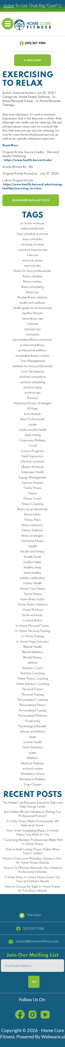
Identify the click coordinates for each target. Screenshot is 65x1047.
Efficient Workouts (32, 467)
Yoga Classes (32, 784)
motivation (32, 334)
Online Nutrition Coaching (32, 684)
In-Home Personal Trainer (32, 626)
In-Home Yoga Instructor (32, 641)
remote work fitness (32, 731)
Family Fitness (32, 488)
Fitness (32, 493)
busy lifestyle (32, 414)
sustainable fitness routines (33, 356)
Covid (32, 445)
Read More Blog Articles (30, 200)
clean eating (33, 435)
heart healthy (32, 573)
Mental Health (32, 647)
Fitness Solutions (32, 530)
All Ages (32, 408)
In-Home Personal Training (32, 631)
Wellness (32, 758)
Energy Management (32, 477)
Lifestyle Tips (32, 329)
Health (32, 546)
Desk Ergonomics (32, 456)
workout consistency (32, 377)
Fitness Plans (32, 520)
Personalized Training (32, 710)
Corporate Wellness (32, 440)
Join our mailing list (32, 955)
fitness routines (32, 281)
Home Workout (32, 610)
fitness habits (32, 514)
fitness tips (32, 292)
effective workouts (32, 461)
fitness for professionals (32, 509)
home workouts (32, 615)
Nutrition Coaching (33, 673)
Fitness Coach (32, 498)
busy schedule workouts (32, 234)
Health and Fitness (32, 551)
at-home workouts (32, 223)
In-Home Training (32, 636)
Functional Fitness (32, 541)
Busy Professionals (33, 419)
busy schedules (32, 239)
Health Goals (32, 557)
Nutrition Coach (32, 668)
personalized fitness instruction (32, 339)
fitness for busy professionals (32, 271)
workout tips (33, 392)
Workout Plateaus (32, 763)
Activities (32, 398)
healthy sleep (32, 567)
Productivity (32, 721)
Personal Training (32, 694)
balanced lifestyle (32, 228)
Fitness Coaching (32, 504)
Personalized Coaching (33, 700)
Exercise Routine (32, 483)
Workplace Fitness (32, 774)
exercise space (33, 260)
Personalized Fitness (32, 705)
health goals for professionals (32, 308)
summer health (32, 742)
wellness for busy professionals (32, 366)
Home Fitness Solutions (34, 97)
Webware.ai (53, 1036)
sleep (32, 737)
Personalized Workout (32, 715)
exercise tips (32, 265)
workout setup (32, 387)
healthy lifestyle (32, 313)
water (33, 753)
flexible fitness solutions (32, 297)
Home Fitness (33, 594)
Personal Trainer (32, 689)
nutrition (32, 662)
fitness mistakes (32, 276)
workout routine (32, 768)
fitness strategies (32, 535)
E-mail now (32, 60)
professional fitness (32, 345)
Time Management (32, 361)
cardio (32, 424)
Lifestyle (32, 324)
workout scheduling (32, 382)
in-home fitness (32, 620)
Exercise (32, 255)
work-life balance (32, 371)
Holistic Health (32, 583)
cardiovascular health (33, 430)
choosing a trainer (32, 244)
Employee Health (32, 472)
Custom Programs (32, 451)
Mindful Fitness (32, 657)
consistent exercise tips (32, 250)
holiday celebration (32, 578)
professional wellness (33, 350)
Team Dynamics (32, 747)
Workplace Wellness (32, 779)
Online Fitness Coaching (32, 678)
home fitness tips (32, 318)
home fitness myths (32, 599)
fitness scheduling (32, 287)
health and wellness (32, 303)
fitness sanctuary (32, 525)
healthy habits (32, 562)
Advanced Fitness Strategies (32, 403)
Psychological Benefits (32, 726)
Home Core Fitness (32, 588)
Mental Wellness (32, 652)
